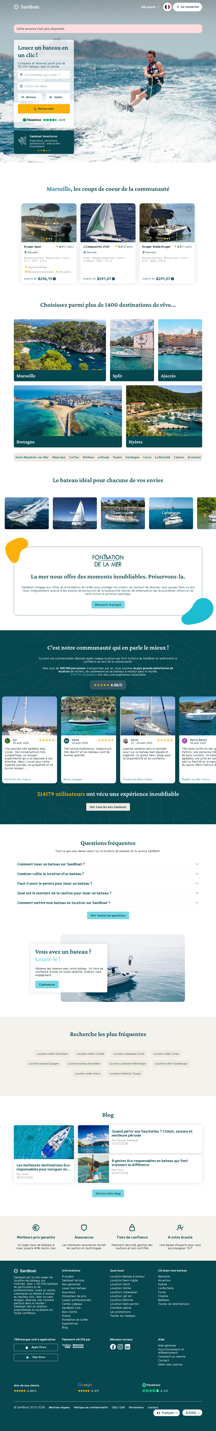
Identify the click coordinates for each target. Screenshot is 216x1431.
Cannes (179, 457)
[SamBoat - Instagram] (120, 1347)
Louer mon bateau (74, 1288)
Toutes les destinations (173, 1303)
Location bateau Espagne (44, 1063)
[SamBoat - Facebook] (113, 1347)
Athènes (88, 457)
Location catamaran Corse (128, 1053)
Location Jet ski (121, 1296)
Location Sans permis (124, 1303)
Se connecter (189, 6)
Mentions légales (59, 1407)
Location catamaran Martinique (128, 1063)
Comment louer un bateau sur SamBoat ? (51, 864)
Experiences (70, 1323)
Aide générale (167, 1345)
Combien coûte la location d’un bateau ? (50, 873)
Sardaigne (132, 457)
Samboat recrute (73, 1280)
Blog (65, 1327)
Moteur (31, 97)
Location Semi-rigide (124, 1280)
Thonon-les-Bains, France (138, 779)
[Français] (167, 7)
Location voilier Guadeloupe (171, 1063)
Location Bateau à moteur (127, 1276)
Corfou (74, 457)
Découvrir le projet (108, 604)
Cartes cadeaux (72, 1303)
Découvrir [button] (148, 7)
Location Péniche (121, 1299)
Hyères (162, 1284)
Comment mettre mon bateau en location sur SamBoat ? (63, 902)
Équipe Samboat (128, 1140)
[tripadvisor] (151, 1385)
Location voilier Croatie (90, 1053)
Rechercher (45, 108)
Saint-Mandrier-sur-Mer (32, 457)
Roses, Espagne (73, 779)
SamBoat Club (71, 1307)
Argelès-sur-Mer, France (196, 779)
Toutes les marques (122, 1315)
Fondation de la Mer (75, 1319)
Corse (147, 457)
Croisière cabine (120, 1307)
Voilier (58, 97)
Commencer (47, 984)
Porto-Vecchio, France (18, 779)
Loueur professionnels (76, 1299)
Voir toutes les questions (108, 915)
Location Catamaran (123, 1292)
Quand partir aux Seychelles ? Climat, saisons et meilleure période (152, 1133)
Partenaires (136, 1407)
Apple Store (38, 1347)
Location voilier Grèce (87, 1073)
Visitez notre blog (108, 1193)
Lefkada (103, 457)
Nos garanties (71, 1284)
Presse (66, 1315)
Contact (163, 1360)
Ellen (25, 1174)
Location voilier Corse (166, 1053)
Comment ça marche (171, 1356)
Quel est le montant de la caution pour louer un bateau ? (64, 892)
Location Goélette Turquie (125, 1073)
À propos (68, 1276)
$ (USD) (191, 1413)
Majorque (58, 457)
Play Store (38, 1357)
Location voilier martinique (52, 1053)
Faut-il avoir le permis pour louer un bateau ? (54, 883)
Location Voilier (120, 1288)
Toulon (117, 457)
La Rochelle (162, 457)
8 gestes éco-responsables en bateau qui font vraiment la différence (150, 1162)
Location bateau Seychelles (84, 1063)
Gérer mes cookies (170, 1364)
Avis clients (69, 1311)
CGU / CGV (118, 1407)
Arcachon (194, 457)
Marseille (59, 188)
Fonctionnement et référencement (171, 1351)
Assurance (68, 1292)
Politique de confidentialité (91, 1407)
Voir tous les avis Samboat (108, 807)
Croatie (163, 1296)
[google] (85, 1385)
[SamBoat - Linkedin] (127, 1347)
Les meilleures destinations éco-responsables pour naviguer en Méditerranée (44, 1169)
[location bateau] (26, 7)
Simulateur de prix (74, 1296)
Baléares (163, 1299)
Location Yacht (120, 1284)
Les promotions (120, 1311)
